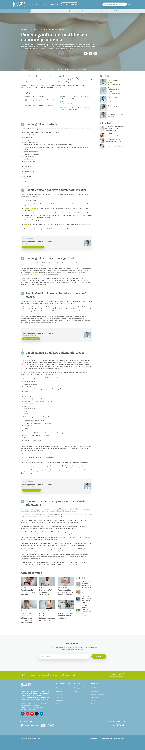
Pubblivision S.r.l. (38, 738)
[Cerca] (129, 4)
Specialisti (44, 4)
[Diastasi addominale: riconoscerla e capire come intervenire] (29, 604)
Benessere (86, 11)
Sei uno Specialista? (70, 4)
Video (103, 11)
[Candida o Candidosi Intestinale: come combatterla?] (47, 604)
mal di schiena (76, 229)
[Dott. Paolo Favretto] (87, 335)
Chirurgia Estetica (26, 611)
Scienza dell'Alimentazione (29, 29)
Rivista (93, 707)
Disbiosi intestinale (31, 204)
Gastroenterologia (63, 587)
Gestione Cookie (119, 738)
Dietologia (43, 29)
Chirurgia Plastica (26, 613)
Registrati (116, 675)
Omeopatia (51, 611)
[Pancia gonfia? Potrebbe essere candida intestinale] (29, 581)
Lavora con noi (60, 697)
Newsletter (59, 700)
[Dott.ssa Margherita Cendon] (87, 243)
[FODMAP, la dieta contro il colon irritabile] (66, 604)
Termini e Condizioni (106, 738)
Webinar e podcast (120, 11)
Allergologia (53, 29)
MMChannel (60, 704)
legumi (34, 272)
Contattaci (59, 694)
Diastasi (26, 224)
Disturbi (52, 69)
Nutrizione (62, 29)
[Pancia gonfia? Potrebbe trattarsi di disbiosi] (47, 581)
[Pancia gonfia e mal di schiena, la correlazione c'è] (66, 581)
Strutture (59, 691)
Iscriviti (99, 656)
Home (21, 69)
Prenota (54, 4)
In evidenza (94, 688)
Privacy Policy (95, 738)
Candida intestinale (31, 208)
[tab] (21, 11)
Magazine (33, 4)
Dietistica (42, 587)
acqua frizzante (27, 466)
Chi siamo (59, 688)
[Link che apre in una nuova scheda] (86, 53)
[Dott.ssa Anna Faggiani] (87, 486)
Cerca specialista (79, 688)
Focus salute (40, 11)
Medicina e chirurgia (63, 11)
